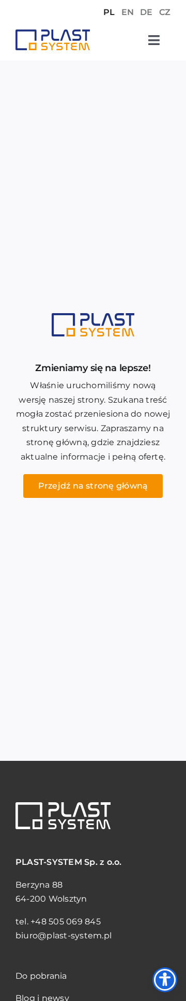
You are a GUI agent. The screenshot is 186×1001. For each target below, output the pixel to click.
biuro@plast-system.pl (64, 935)
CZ (165, 12)
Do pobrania (41, 976)
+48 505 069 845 (65, 921)
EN (127, 12)
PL (109, 12)
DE (146, 12)
